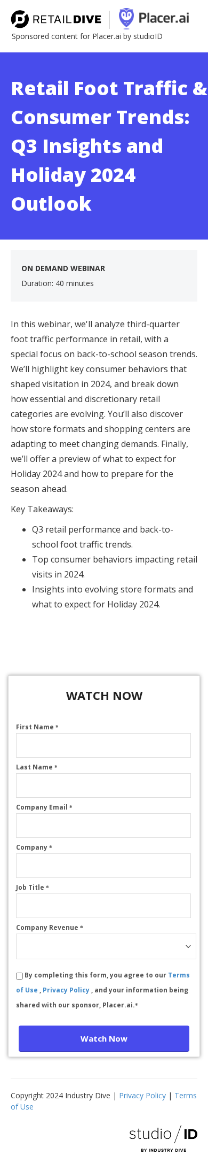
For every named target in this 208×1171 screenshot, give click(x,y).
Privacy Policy (67, 990)
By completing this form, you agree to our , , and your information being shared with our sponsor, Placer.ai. (103, 990)
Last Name (37, 767)
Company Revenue (49, 927)
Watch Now (104, 1038)
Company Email (44, 807)
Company (34, 847)
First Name (37, 726)
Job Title (32, 887)
